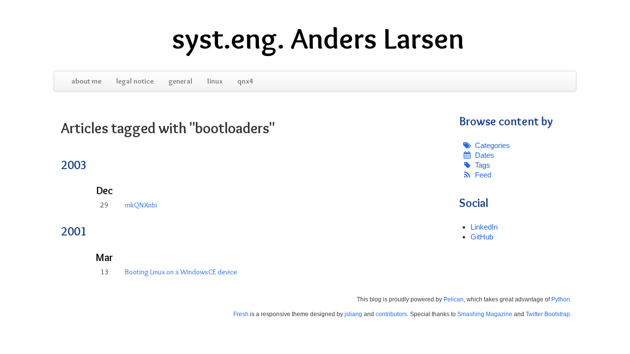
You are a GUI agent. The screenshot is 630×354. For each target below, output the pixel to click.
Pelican (453, 299)
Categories (492, 145)
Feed (483, 175)
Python (560, 299)
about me (86, 81)
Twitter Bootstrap (548, 314)
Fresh (241, 314)
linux (214, 81)
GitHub (482, 237)
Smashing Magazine (484, 314)
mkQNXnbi (141, 205)
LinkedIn (484, 227)
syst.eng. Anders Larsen (318, 38)
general (180, 81)
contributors (391, 314)
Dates (484, 155)
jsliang (353, 314)
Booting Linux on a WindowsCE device (181, 271)
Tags (482, 165)
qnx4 (245, 81)
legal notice (135, 81)
